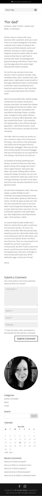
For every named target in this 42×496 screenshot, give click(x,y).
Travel (6, 406)
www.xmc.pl (8, 472)
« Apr (6, 452)
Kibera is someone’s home (21, 465)
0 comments (15, 29)
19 (20, 443)
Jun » (11, 452)
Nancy (8, 26)
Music (6, 402)
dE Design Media (21, 490)
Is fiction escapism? (19, 461)
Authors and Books (11, 399)
